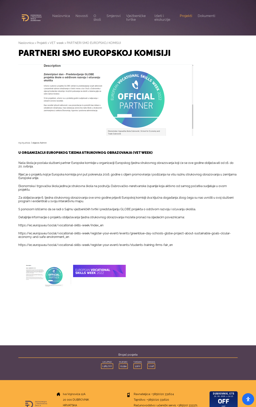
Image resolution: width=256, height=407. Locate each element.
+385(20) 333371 (187, 405)
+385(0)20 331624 (162, 394)
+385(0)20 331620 (158, 399)
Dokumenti (206, 16)
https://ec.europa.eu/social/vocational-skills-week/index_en (60, 225)
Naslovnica (61, 16)
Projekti (186, 16)
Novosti (82, 16)
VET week (57, 43)
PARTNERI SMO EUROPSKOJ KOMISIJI (94, 43)
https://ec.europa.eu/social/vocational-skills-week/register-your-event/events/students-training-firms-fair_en (95, 245)
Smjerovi (114, 16)
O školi (97, 17)
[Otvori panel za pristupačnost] (248, 399)
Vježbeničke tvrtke (136, 17)
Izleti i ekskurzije (162, 17)
